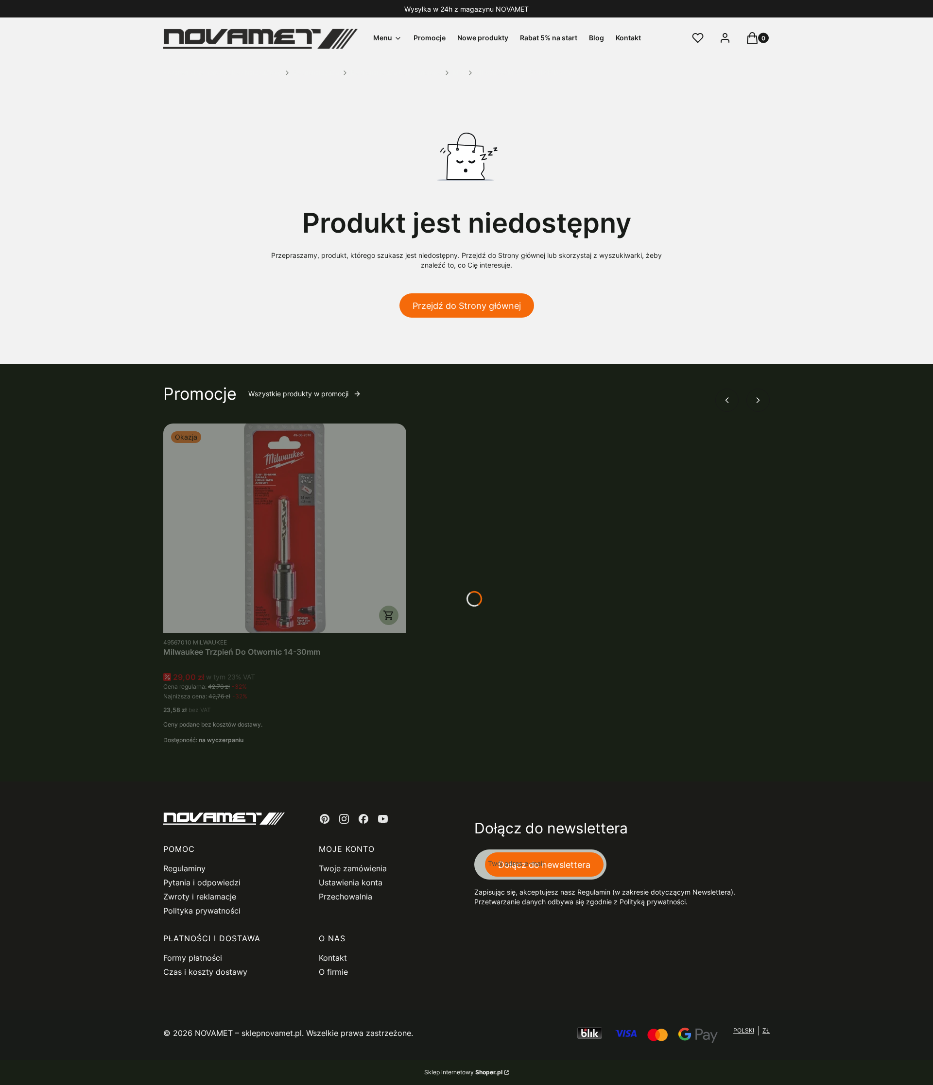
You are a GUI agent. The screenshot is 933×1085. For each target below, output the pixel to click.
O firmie (333, 972)
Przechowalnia (345, 896)
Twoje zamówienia (353, 868)
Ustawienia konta (350, 882)
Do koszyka (388, 615)
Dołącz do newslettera (544, 865)
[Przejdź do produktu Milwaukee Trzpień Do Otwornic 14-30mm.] (284, 528)
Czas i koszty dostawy (205, 972)
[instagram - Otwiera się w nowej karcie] (344, 819)
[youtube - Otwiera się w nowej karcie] (383, 819)
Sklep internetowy (463, 1072)
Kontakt (333, 958)
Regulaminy (184, 868)
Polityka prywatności (202, 910)
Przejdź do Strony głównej (467, 306)
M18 (459, 72)
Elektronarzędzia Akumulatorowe (396, 72)
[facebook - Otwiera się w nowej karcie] (363, 819)
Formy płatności (192, 958)
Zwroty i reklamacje (199, 896)
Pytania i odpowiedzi (202, 882)
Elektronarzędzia (316, 72)
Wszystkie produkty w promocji (298, 394)
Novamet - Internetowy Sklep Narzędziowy (222, 72)
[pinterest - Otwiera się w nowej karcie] (324, 819)
